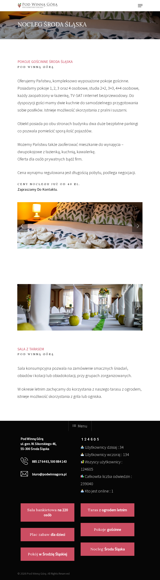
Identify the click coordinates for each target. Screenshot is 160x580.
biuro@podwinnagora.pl (49, 474)
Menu (82, 425)
